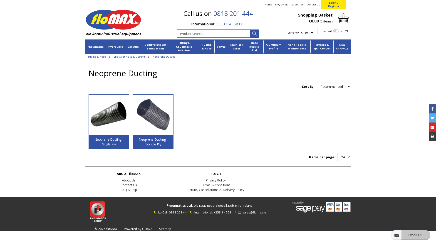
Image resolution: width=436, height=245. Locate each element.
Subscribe (297, 4)
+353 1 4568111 (230, 24)
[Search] (254, 33)
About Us (129, 180)
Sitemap (165, 229)
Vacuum (133, 46)
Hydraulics (115, 46)
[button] (410, 237)
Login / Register (333, 4)
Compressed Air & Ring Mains (155, 46)
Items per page (321, 157)
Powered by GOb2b (138, 229)
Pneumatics (95, 46)
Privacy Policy (216, 180)
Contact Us (313, 4)
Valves (221, 46)
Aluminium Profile (273, 46)
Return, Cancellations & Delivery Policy (215, 190)
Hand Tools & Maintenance (297, 46)
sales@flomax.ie (254, 212)
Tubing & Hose (206, 46)
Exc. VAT (345, 31)
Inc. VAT (327, 31)
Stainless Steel (236, 46)
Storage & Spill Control (322, 46)
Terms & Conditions (215, 185)
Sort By (308, 86)
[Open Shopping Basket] (343, 18)
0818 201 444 (233, 13)
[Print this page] (432, 136)
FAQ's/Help (281, 4)
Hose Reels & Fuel (254, 46)
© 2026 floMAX (105, 229)
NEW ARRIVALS (342, 46)
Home (268, 4)
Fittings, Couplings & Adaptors (184, 46)
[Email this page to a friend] (432, 127)
